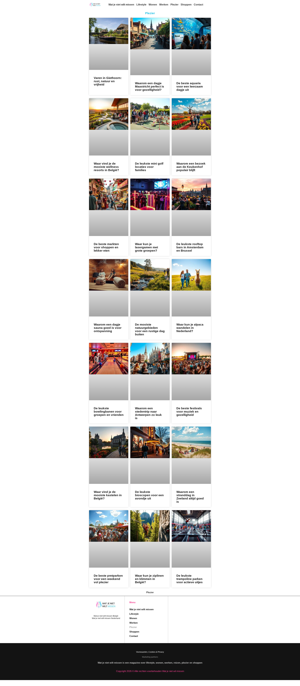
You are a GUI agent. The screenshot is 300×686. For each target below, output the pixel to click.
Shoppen (186, 4)
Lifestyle (141, 4)
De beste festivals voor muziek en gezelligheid (189, 411)
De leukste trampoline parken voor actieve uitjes (189, 579)
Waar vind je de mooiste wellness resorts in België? (106, 167)
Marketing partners (150, 657)
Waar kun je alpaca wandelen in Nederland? (189, 328)
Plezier (174, 4)
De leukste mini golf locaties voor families (149, 167)
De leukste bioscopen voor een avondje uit (149, 495)
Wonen (153, 4)
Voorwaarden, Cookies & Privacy (150, 652)
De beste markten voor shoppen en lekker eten (106, 247)
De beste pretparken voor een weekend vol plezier (108, 579)
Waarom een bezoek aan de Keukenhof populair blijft (190, 167)
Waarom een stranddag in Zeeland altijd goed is (190, 496)
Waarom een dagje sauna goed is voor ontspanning (107, 328)
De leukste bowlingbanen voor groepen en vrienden (109, 411)
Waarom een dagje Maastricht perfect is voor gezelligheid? (149, 86)
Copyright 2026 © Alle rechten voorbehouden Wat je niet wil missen (150, 671)
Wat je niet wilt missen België (106, 616)
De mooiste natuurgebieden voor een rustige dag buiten (150, 329)
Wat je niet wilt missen (121, 4)
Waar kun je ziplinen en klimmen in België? (149, 579)
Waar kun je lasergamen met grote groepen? (146, 247)
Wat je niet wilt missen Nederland (106, 618)
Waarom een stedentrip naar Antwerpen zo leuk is (148, 413)
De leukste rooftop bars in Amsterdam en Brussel (189, 247)
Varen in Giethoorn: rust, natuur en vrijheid (108, 81)
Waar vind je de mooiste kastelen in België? (108, 495)
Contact (198, 4)
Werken (163, 4)
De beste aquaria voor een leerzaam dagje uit (189, 86)
